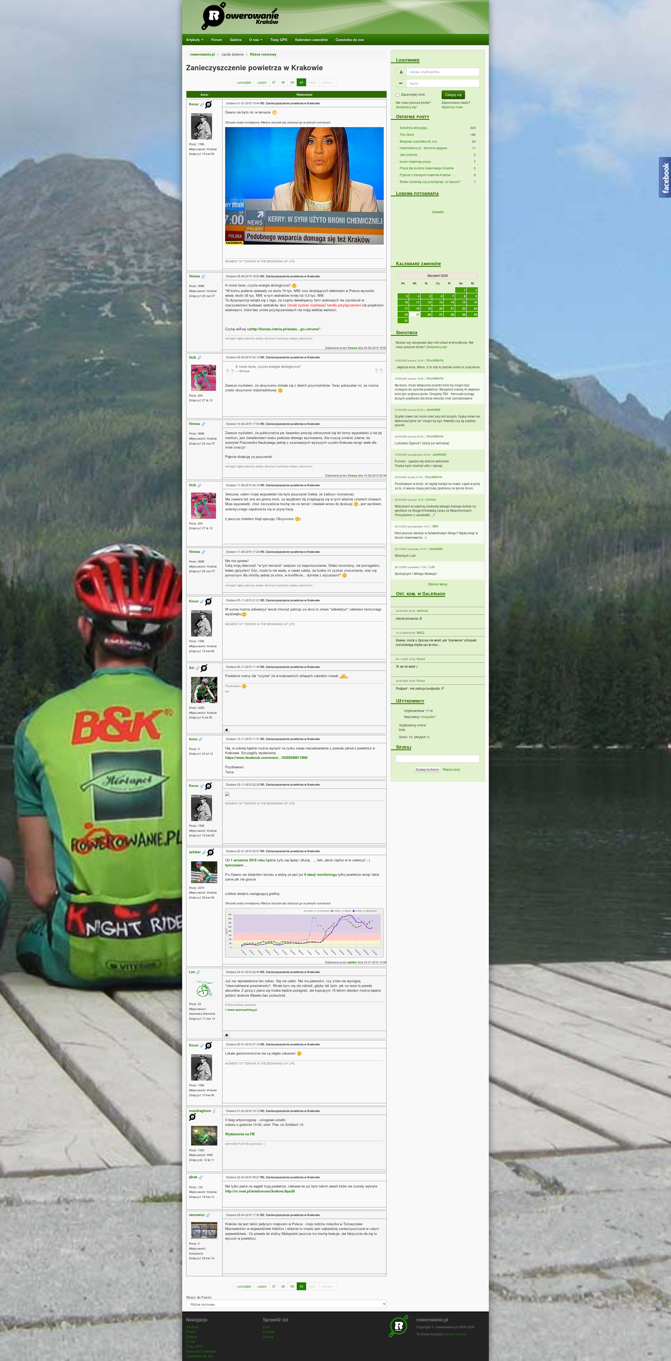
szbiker (195, 852)
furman (431, 499)
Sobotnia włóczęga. (414, 128)
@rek (193, 1176)
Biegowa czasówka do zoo (418, 141)
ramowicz (197, 1214)
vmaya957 (428, 717)
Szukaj (268, 1336)
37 (274, 82)
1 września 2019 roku (248, 859)
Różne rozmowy (263, 54)
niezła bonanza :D (409, 618)
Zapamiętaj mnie (413, 94)
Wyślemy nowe (452, 107)
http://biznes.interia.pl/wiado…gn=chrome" (286, 328)
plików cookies (455, 1334)
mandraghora (200, 1110)
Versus (194, 275)
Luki (432, 567)
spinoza (422, 610)
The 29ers (407, 134)
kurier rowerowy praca (415, 161)
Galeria (235, 39)
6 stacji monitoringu (321, 874)
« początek (243, 82)
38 (283, 82)
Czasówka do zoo (350, 39)
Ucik (192, 357)
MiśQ (420, 632)
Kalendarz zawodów (311, 39)
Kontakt (269, 1331)
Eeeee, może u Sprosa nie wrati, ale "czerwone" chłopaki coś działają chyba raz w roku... (436, 642)
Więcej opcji (451, 769)
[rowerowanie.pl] (284, 17)
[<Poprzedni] (401, 275)
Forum (216, 39)
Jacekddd (433, 409)
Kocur (194, 103)
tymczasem (235, 864)
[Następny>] (474, 275)
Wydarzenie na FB (240, 1133)
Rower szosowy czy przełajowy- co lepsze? (430, 182)
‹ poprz (262, 82)
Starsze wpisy (437, 584)
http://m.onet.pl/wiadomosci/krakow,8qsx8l (260, 1191)
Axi (191, 667)
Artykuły (193, 39)
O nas (254, 39)
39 (292, 82)
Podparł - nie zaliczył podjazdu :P (420, 688)
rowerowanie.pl (202, 54)
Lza (192, 971)
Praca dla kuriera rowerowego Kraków (426, 168)
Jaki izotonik (408, 155)
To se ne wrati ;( (407, 666)
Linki (266, 1326)
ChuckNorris (434, 360)
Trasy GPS (278, 39)
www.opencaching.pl (242, 1010)
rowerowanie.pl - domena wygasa (423, 148)
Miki (435, 526)
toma (193, 738)
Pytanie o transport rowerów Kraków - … (428, 175)
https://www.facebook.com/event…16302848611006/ (266, 757)
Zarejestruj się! (406, 107)
